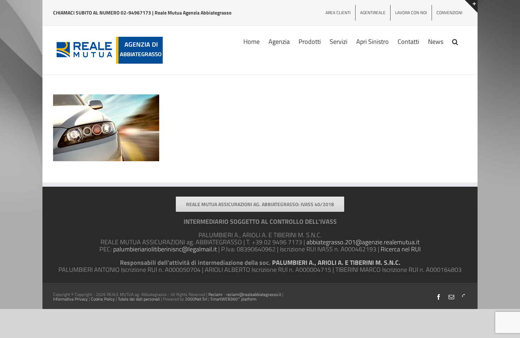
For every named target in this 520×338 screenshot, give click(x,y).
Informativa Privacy (70, 299)
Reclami (215, 294)
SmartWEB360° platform (233, 299)
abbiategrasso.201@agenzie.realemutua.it (363, 242)
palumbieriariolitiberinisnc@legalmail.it (165, 249)
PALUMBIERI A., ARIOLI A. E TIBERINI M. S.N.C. (336, 262)
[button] (455, 41)
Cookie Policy (103, 299)
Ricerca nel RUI (401, 249)
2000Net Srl (196, 299)
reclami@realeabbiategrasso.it (253, 294)
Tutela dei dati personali (139, 299)
